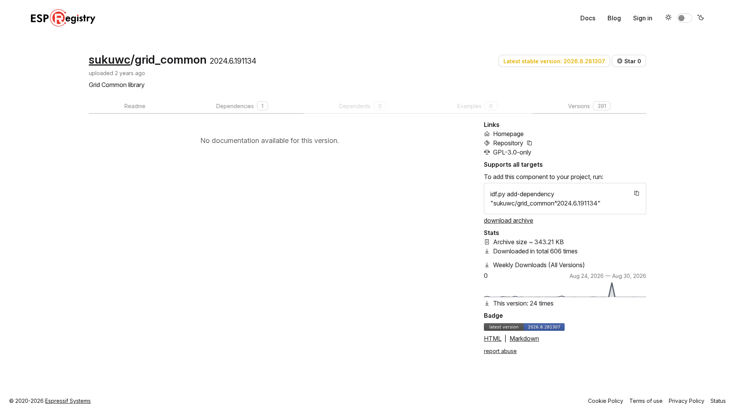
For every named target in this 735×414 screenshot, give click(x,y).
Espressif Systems (68, 401)
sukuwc (110, 59)
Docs (587, 18)
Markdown (524, 338)
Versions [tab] (587, 106)
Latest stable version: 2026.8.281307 (554, 61)
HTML (492, 338)
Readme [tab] (134, 106)
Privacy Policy (686, 401)
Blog (614, 18)
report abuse (500, 351)
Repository (508, 143)
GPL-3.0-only (512, 152)
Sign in (642, 18)
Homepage (508, 134)
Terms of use (646, 401)
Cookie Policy (605, 401)
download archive (508, 220)
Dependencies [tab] (239, 106)
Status (718, 401)
